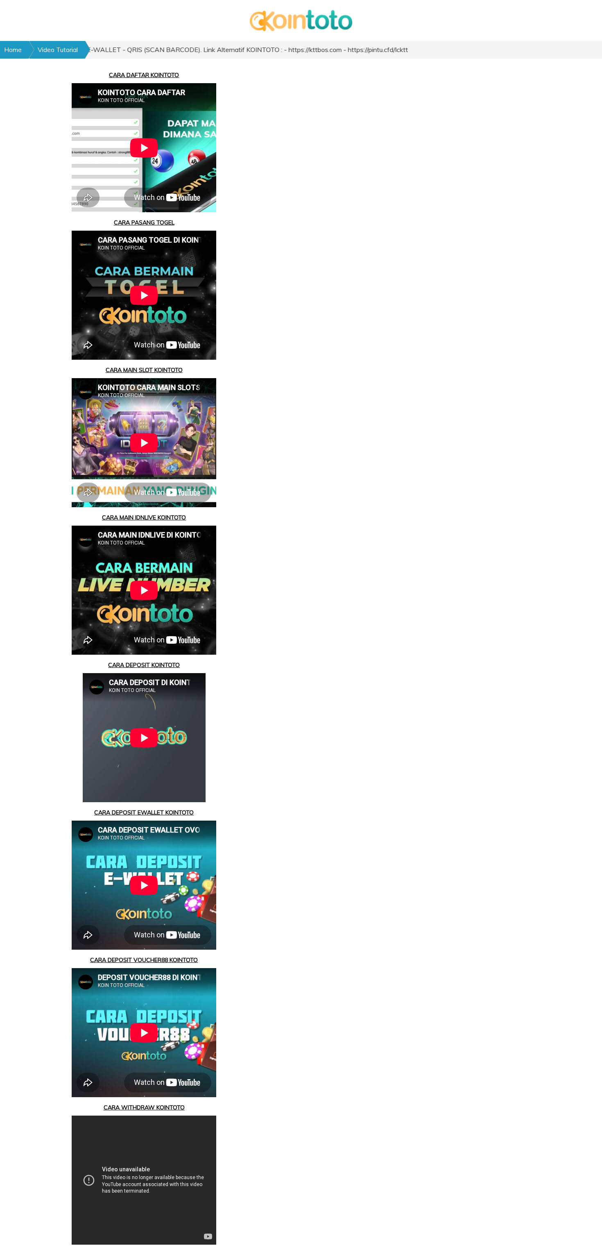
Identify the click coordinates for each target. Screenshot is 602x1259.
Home (13, 49)
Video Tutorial (58, 49)
